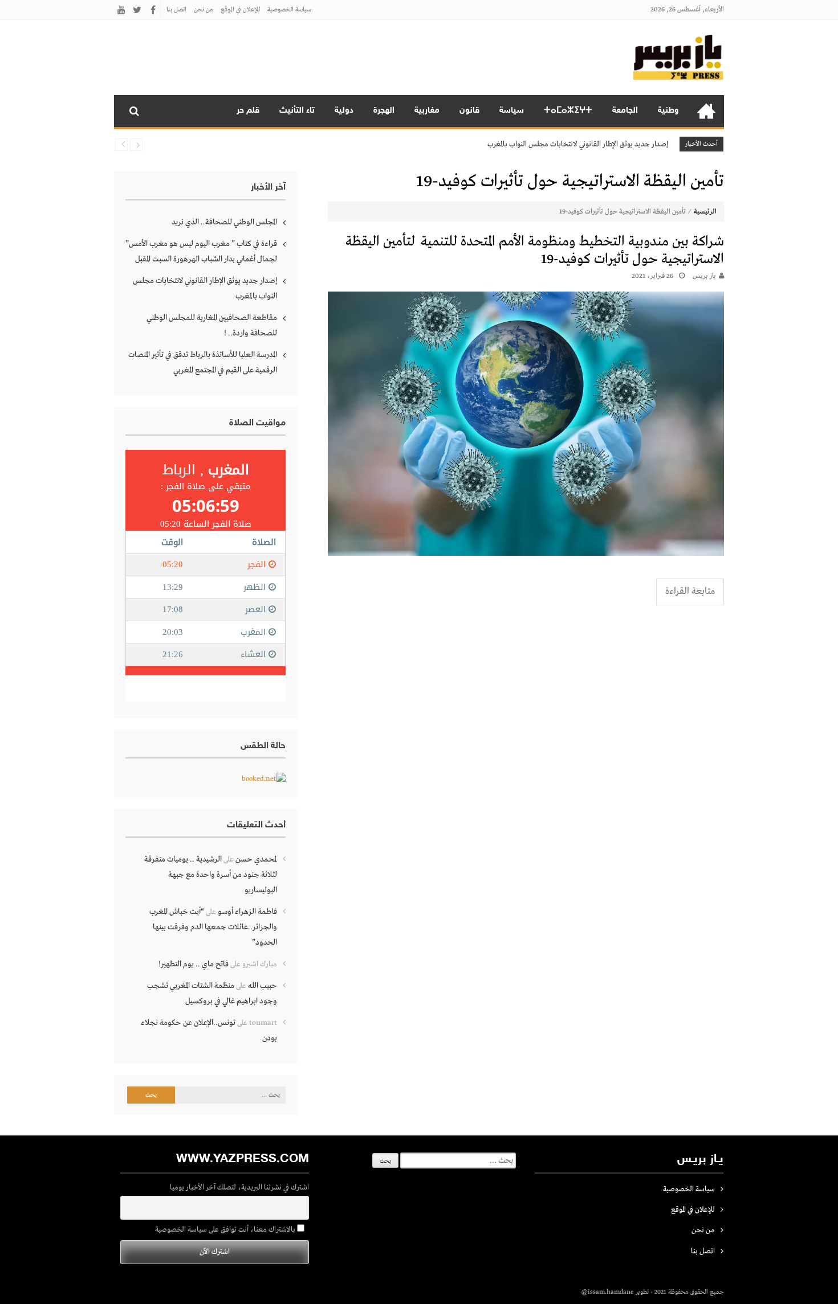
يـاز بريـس (704, 276)
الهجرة (383, 111)
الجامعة (625, 111)
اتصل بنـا (176, 10)
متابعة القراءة (690, 591)
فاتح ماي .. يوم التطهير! (193, 964)
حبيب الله (262, 986)
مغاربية (427, 111)
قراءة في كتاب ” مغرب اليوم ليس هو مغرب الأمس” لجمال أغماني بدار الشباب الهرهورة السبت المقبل (201, 251)
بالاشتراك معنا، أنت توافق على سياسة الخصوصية (226, 1230)
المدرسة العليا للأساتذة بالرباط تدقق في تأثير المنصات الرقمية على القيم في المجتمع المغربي (202, 362)
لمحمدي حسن (256, 859)
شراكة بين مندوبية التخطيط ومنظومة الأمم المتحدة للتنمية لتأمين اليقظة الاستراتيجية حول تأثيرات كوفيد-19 (534, 250)
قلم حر (248, 111)
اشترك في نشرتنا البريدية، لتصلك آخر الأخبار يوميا (239, 1187)
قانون (469, 111)
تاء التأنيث (297, 111)
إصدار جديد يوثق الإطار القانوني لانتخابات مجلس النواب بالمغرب (577, 144)
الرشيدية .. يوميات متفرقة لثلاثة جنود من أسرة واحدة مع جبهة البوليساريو (210, 874)
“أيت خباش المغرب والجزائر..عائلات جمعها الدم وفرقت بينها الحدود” (213, 927)
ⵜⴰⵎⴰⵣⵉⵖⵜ (568, 111)
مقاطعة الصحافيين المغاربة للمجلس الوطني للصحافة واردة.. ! (212, 325)
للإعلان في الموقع (240, 10)
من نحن (203, 10)
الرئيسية (706, 111)
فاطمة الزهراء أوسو (247, 912)
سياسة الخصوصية (289, 10)
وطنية (668, 111)
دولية (344, 111)
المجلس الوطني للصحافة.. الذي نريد (224, 222)
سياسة (511, 111)
